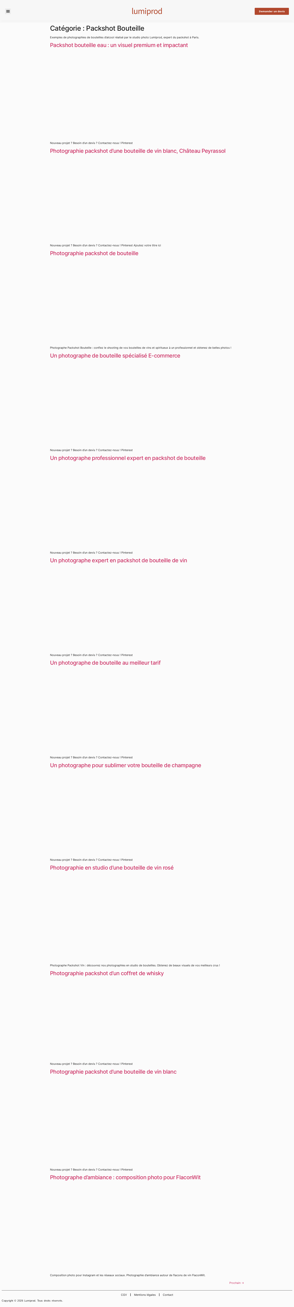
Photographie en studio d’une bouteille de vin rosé (112, 867)
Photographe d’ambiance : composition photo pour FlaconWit (125, 1177)
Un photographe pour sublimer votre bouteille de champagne (125, 765)
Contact (168, 1294)
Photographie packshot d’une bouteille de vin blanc (113, 1071)
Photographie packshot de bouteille (94, 253)
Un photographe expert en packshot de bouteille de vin (118, 560)
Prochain (236, 1283)
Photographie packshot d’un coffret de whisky (107, 973)
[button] (8, 11)
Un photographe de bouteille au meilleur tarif (105, 662)
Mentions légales (145, 1294)
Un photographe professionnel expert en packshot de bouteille (128, 458)
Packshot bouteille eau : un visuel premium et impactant (119, 45)
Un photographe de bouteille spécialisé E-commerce (115, 355)
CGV (124, 1294)
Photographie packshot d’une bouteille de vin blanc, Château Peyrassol (138, 151)
